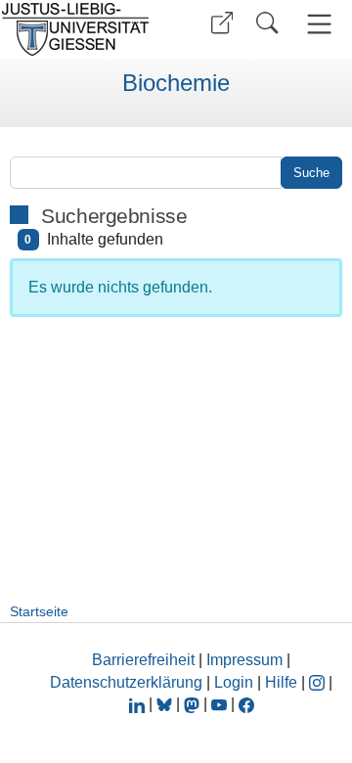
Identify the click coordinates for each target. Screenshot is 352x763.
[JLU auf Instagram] (319, 682)
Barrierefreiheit (143, 659)
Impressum (244, 659)
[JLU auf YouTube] (219, 704)
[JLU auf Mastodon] (193, 704)
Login (235, 682)
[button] (222, 23)
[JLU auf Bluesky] (166, 704)
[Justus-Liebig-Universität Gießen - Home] (81, 29)
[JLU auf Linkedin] (139, 704)
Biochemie (176, 83)
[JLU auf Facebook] (246, 704)
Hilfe (281, 682)
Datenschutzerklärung (126, 682)
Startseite (39, 611)
